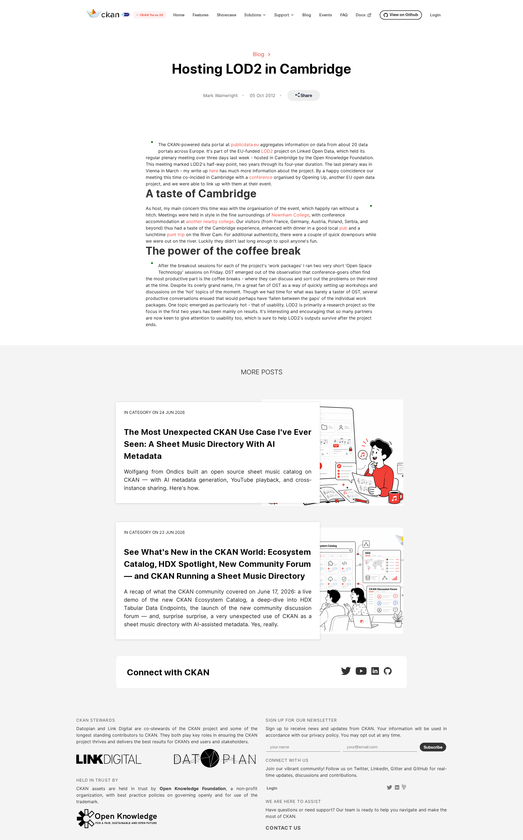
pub (343, 228)
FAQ (344, 15)
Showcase (226, 15)
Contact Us (283, 828)
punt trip (176, 234)
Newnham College (290, 215)
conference (260, 177)
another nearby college (210, 221)
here (213, 170)
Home (178, 15)
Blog (306, 15)
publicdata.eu (245, 144)
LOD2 (267, 151)
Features (201, 15)
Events (325, 15)
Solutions (252, 15)
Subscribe (433, 747)
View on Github (404, 14)
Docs (361, 15)
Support (281, 15)
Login (435, 15)
